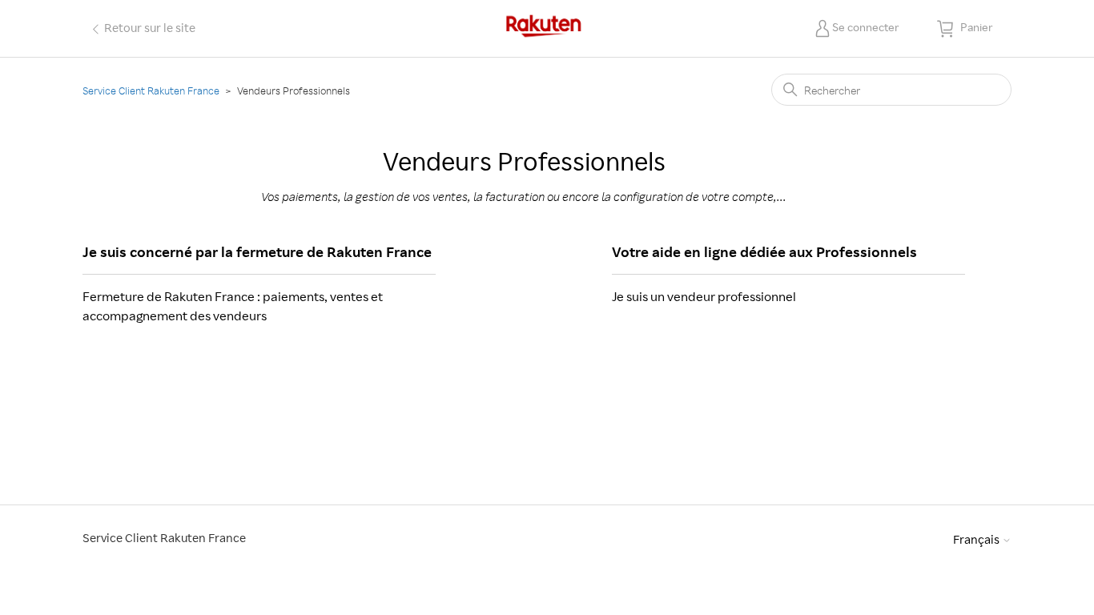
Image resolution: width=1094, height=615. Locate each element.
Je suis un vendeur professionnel (704, 296)
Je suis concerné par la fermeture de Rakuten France (257, 251)
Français (977, 539)
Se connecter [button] (865, 27)
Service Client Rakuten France (150, 90)
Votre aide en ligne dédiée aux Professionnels (764, 251)
